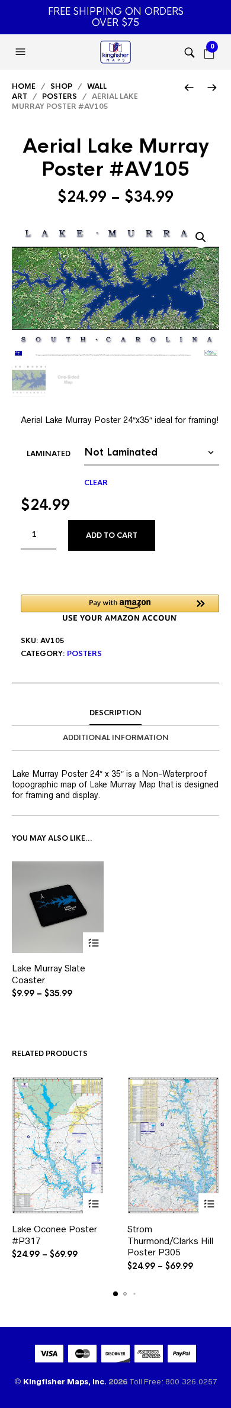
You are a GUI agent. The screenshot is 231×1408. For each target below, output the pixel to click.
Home (24, 86)
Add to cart (111, 535)
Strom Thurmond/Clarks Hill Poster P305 (170, 1240)
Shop (61, 86)
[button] (22, 52)
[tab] (115, 713)
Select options (93, 942)
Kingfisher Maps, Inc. (65, 1381)
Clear (96, 482)
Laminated (48, 453)
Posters (59, 96)
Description (115, 713)
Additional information (116, 737)
